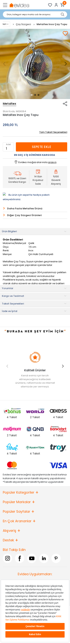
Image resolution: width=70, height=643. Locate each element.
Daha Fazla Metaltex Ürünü (24, 208)
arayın (52, 162)
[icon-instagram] (7, 558)
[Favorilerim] (50, 5)
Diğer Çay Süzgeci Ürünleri (24, 215)
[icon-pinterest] (56, 558)
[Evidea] (19, 5)
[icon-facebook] (19, 558)
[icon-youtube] (31, 558)
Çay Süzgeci (24, 24)
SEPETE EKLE (41, 147)
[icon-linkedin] (44, 558)
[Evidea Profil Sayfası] (56, 5)
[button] (32, 95)
